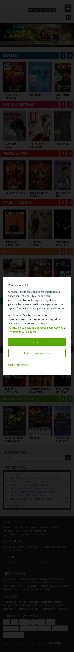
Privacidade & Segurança (22, 331)
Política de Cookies (19, 327)
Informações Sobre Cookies (47, 327)
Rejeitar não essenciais (37, 353)
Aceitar (37, 342)
